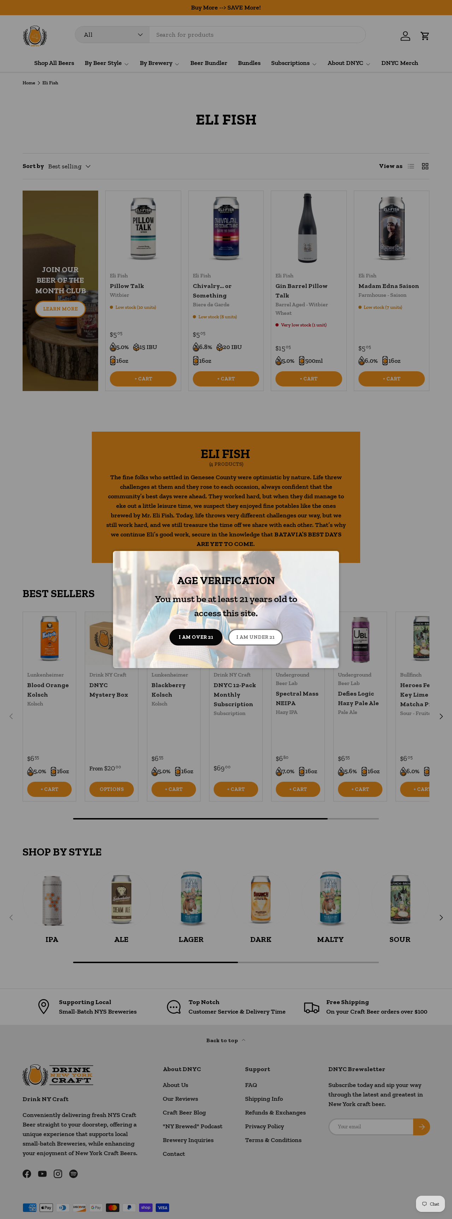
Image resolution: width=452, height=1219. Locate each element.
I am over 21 (196, 637)
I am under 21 (255, 637)
